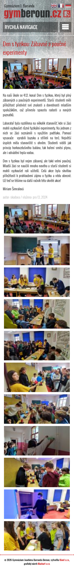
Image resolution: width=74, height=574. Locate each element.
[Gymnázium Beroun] (37, 17)
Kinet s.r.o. (64, 560)
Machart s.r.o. (44, 564)
